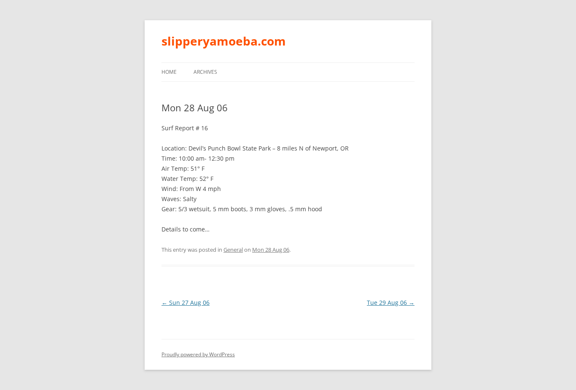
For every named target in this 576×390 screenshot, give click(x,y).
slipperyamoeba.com (223, 41)
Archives (205, 71)
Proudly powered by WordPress (198, 354)
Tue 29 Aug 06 (391, 303)
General (233, 249)
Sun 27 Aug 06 (185, 303)
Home (169, 71)
